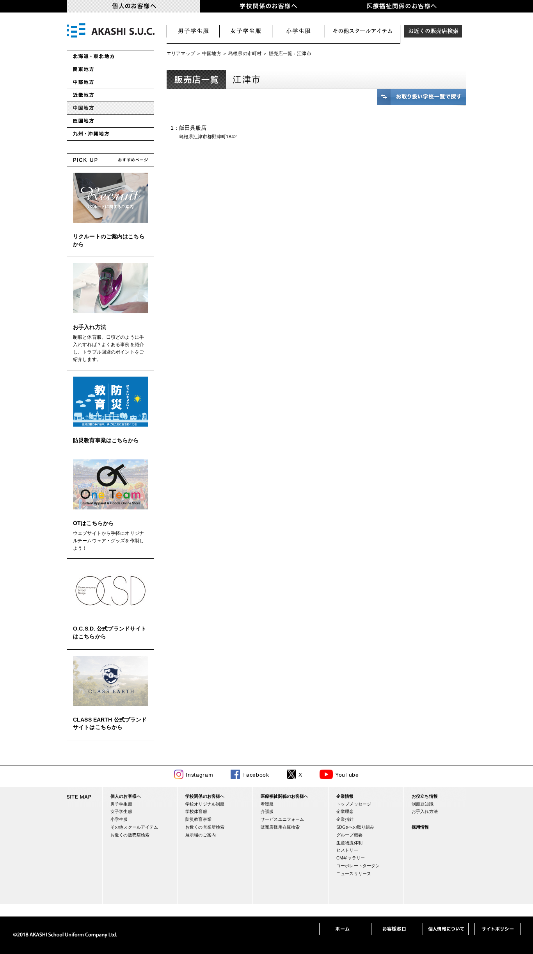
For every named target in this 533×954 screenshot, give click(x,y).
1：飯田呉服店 (204, 132)
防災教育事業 (198, 819)
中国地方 (211, 53)
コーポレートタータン (358, 865)
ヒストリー (347, 850)
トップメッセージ (353, 804)
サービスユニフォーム (282, 819)
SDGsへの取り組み (355, 827)
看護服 (267, 804)
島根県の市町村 (244, 53)
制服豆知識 (423, 804)
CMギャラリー (350, 858)
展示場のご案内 (200, 835)
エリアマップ (181, 53)
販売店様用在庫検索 (280, 827)
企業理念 (345, 811)
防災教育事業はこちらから (106, 440)
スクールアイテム (362, 31)
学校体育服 (196, 811)
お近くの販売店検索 (433, 31)
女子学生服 (246, 31)
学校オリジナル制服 (204, 804)
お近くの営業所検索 (204, 827)
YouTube (347, 775)
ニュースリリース (353, 873)
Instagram (199, 775)
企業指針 (345, 819)
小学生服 (298, 31)
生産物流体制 (349, 842)
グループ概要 (349, 835)
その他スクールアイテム (134, 827)
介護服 (267, 811)
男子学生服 (193, 31)
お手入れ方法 (89, 327)
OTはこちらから (93, 523)
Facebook (255, 775)
